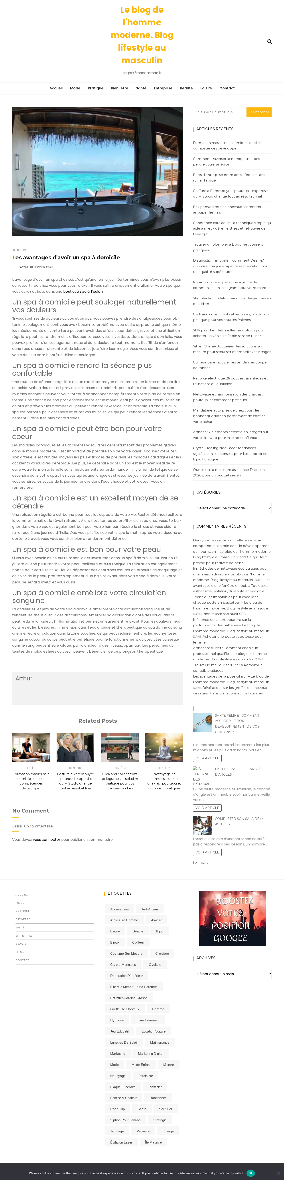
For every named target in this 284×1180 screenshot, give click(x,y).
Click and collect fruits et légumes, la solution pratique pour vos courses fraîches (231, 317)
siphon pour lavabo (125, 1120)
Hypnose (117, 1020)
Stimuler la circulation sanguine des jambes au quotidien (232, 301)
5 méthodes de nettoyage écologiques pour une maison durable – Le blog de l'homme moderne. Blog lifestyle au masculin (230, 574)
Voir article (207, 758)
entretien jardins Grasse (129, 998)
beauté (138, 931)
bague (115, 931)
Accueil (56, 88)
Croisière (162, 953)
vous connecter (46, 839)
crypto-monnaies (123, 964)
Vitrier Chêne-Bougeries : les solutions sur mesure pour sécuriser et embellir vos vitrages (232, 349)
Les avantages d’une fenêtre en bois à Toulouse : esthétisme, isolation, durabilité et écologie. (231, 585)
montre (168, 1065)
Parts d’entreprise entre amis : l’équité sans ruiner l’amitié (229, 178)
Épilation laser (121, 1142)
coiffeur (138, 942)
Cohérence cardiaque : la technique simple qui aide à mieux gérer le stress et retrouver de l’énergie (232, 228)
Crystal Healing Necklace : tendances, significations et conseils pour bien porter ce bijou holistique (230, 453)
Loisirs (206, 88)
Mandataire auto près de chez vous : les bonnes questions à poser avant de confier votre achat (229, 416)
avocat (156, 920)
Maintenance (159, 1042)
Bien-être (119, 88)
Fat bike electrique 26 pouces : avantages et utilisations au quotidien (230, 381)
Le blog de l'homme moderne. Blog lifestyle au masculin (142, 35)
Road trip (117, 1109)
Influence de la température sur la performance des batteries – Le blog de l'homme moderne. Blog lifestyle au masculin (231, 625)
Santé (141, 88)
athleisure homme (124, 920)
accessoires (119, 909)
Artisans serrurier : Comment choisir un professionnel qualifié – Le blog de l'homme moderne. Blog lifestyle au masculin (230, 653)
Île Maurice (153, 1142)
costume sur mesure (126, 953)
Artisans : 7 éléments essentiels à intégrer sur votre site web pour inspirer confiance (230, 435)
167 (203, 863)
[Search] (269, 41)
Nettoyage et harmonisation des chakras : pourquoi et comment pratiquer (228, 397)
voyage (168, 1131)
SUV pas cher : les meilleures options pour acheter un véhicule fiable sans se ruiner (228, 333)
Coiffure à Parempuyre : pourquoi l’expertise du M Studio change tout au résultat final (230, 194)
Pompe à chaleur (123, 1098)
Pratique (95, 88)
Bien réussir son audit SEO (224, 614)
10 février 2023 (41, 267)
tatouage (117, 1131)
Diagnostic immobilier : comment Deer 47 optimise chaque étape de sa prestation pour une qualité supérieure (231, 266)
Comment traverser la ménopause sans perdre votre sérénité (226, 162)
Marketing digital (150, 1053)
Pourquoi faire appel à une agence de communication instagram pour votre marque (232, 285)
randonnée (158, 1098)
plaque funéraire (123, 1087)
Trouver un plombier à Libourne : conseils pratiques (228, 247)
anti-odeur (150, 909)
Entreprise (163, 88)
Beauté (186, 88)
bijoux (114, 942)
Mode (75, 88)
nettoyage (118, 1076)
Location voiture (154, 1031)
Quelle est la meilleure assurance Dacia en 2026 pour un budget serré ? (229, 473)
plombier (155, 1087)
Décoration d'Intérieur (126, 976)
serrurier (165, 1109)
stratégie (160, 1120)
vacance (143, 1131)
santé (142, 1109)
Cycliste (155, 964)
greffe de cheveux (124, 1009)
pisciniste (145, 1076)
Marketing (117, 1053)
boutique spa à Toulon (83, 291)
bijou (159, 931)
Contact (227, 88)
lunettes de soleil (123, 1042)
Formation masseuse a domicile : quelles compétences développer (227, 146)
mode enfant (141, 1065)
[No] (278, 1173)
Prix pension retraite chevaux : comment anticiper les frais (227, 210)
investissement (148, 1020)
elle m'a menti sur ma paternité (134, 987)
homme (158, 1009)
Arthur (24, 267)
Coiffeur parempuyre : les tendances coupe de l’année (230, 365)
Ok (251, 1173)
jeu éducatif (119, 1031)
